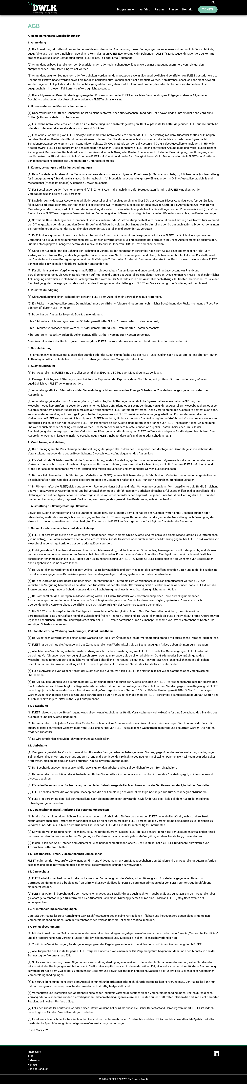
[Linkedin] (216, 1054)
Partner (159, 9)
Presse (173, 9)
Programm (124, 9)
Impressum (35, 1051)
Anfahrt (145, 9)
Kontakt (187, 9)
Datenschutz (35, 1060)
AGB (30, 1056)
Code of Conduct (38, 1069)
